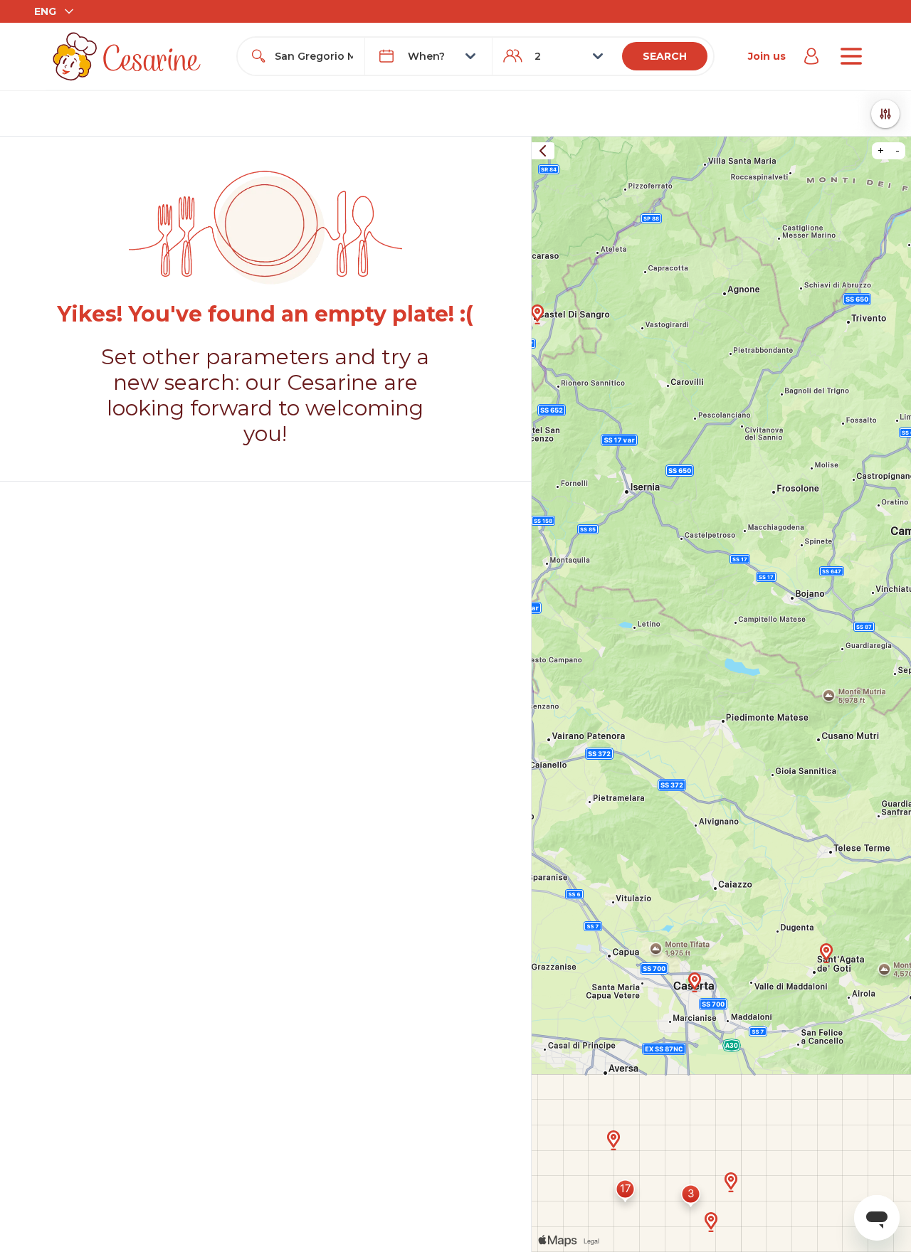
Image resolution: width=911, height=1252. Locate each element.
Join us (767, 56)
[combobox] (314, 56)
